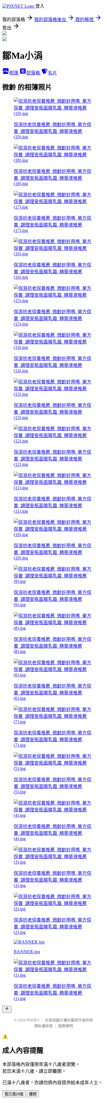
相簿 (14, 72)
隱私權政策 (43, 1026)
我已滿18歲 (14, 1094)
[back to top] (6, 1009)
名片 (52, 72)
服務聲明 (65, 1026)
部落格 (33, 72)
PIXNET (33, 1020)
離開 (33, 1094)
